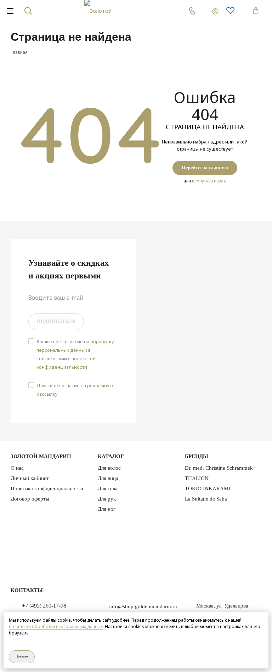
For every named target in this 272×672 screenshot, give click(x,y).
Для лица (108, 478)
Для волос (109, 468)
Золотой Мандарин (41, 456)
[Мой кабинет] (211, 11)
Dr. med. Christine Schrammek (219, 468)
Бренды (196, 456)
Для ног (106, 509)
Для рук (107, 499)
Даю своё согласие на (74, 389)
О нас (17, 468)
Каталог (111, 456)
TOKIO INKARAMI (207, 488)
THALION (197, 478)
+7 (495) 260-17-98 (44, 606)
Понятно (22, 656)
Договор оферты (30, 499)
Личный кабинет (30, 478)
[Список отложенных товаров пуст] (235, 11)
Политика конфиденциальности (47, 488)
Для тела (108, 488)
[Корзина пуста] (254, 11)
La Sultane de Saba (206, 499)
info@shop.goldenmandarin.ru (143, 606)
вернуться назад (209, 181)
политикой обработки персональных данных (56, 626)
